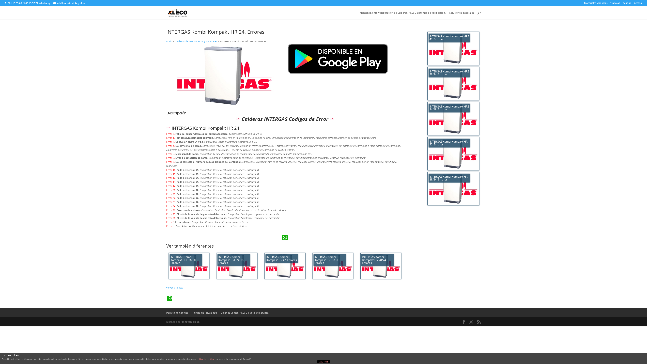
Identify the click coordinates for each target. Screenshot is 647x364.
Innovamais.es (190, 321)
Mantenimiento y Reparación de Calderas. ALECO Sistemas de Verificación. (403, 13)
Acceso (638, 3)
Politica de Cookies (177, 312)
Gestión (627, 3)
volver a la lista (174, 287)
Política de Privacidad (204, 312)
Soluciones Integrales (461, 13)
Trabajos (615, 3)
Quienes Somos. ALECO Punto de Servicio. (245, 312)
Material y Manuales (596, 3)
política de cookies (205, 359)
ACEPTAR (323, 362)
